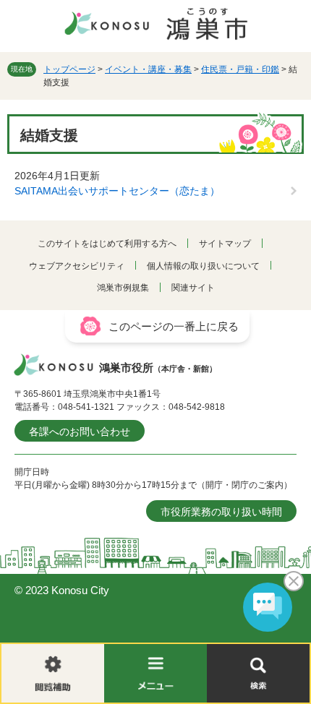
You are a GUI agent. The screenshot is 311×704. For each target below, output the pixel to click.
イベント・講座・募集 (148, 69)
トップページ (69, 69)
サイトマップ (225, 244)
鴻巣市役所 (158, 367)
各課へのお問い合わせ (79, 431)
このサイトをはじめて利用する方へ (107, 244)
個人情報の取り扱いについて (203, 266)
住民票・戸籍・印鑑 (240, 69)
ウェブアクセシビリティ (76, 266)
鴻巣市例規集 (123, 288)
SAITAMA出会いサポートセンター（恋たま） (117, 191)
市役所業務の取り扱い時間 (221, 512)
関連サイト (193, 288)
